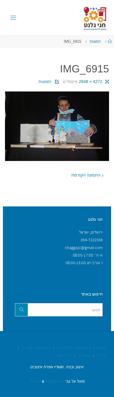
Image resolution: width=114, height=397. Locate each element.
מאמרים (84, 355)
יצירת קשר (64, 355)
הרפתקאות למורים (36, 348)
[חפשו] (21, 309)
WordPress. (46, 381)
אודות (101, 348)
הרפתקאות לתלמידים (74, 348)
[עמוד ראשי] (110, 41)
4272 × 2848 (90, 81)
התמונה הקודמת (86, 175)
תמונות (95, 41)
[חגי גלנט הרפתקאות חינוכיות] (95, 17)
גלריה (101, 355)
